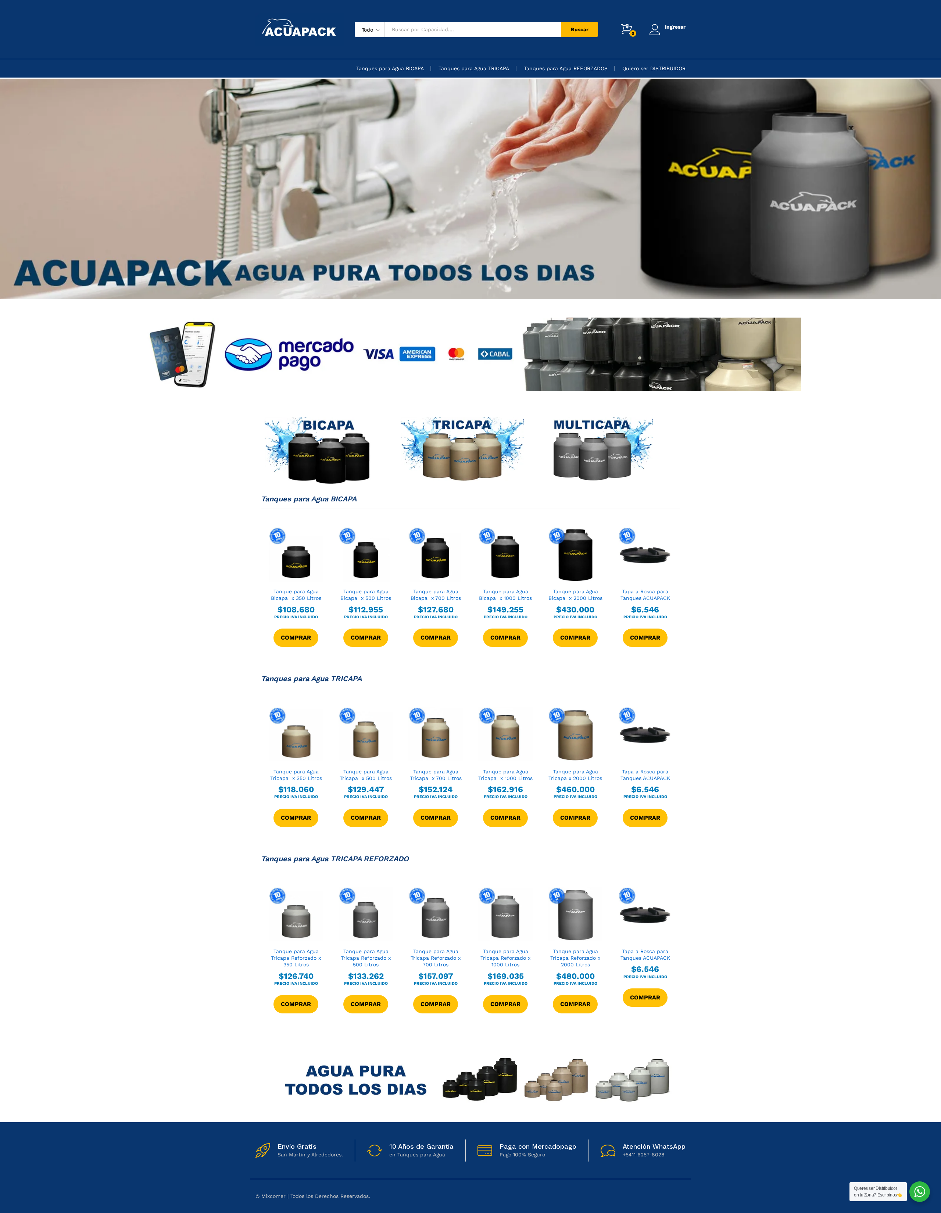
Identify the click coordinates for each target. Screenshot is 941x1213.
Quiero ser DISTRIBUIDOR (654, 68)
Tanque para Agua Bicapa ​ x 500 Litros (365, 594)
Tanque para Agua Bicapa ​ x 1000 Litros (505, 594)
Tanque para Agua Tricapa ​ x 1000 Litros (505, 775)
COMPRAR (296, 637)
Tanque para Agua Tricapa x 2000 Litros (575, 775)
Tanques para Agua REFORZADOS (566, 68)
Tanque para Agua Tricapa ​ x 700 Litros (436, 775)
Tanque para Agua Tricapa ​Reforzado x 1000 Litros (505, 957)
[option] (470, 189)
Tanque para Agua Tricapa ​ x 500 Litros (366, 775)
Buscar (579, 29)
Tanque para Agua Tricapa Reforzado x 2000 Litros (575, 957)
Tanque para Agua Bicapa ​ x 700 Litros (436, 594)
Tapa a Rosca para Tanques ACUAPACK (645, 594)
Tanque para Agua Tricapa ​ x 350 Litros (296, 775)
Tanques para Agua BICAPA (390, 68)
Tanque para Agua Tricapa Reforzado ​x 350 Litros (296, 957)
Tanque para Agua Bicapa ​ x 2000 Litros (575, 594)
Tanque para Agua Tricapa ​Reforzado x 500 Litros (366, 957)
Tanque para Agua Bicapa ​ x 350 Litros (296, 594)
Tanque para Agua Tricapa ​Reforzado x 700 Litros (436, 957)
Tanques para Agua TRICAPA (474, 68)
